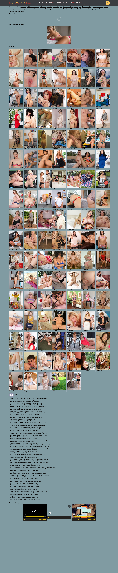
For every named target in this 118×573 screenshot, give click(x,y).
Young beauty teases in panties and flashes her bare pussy (25, 465)
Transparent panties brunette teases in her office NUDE (24, 451)
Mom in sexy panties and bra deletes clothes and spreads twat (25, 414)
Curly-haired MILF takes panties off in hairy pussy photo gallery (26, 420)
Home (42, 2)
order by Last (76, 2)
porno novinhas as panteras (35, 9)
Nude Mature (20, 3)
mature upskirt (34, 7)
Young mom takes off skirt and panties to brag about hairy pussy (26, 427)
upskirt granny (96, 7)
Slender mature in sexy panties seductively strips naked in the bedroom (28, 473)
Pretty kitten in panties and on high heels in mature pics (24, 470)
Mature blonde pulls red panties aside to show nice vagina (24, 489)
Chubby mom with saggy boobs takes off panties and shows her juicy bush (28, 398)
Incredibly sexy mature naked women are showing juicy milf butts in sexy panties (30, 446)
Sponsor (51, 2)
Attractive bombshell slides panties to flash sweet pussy (24, 424)
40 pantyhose (83, 9)
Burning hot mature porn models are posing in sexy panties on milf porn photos (30, 476)
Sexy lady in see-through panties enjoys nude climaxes (23, 449)
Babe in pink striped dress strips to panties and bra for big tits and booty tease (29, 462)
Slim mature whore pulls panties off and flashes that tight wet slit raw (27, 404)
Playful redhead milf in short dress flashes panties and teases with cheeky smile (30, 460)
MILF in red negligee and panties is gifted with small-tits (24, 483)
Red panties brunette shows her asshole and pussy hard (24, 443)
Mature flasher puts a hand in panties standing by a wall (24, 478)
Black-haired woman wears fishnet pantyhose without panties (25, 409)
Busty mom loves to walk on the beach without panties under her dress (28, 400)
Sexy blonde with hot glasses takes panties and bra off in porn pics (26, 492)
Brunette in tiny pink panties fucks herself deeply (22, 441)
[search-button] (108, 3)
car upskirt (56, 7)
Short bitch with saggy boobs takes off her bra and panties (24, 484)
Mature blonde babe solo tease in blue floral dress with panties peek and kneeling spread (32, 467)
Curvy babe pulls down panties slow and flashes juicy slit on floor (26, 403)
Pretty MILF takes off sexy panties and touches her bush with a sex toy (28, 406)
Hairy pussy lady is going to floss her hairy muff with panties (25, 499)
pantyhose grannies (85, 7)
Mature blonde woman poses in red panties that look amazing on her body (28, 422)
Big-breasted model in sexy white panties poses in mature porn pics (27, 416)
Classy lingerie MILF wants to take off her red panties (23, 457)
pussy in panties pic (20, 9)
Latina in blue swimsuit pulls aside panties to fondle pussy (24, 497)
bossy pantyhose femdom (96, 9)
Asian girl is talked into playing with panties (20, 488)
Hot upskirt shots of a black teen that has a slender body (24, 496)
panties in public (74, 9)
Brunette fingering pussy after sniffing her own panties (23, 452)
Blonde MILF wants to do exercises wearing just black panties (25, 481)
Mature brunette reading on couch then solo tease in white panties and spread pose (31, 440)
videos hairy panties (46, 7)
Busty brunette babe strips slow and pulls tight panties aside (25, 464)
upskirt (27, 7)
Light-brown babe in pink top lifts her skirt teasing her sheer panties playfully (29, 459)
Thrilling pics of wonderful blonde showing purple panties (24, 472)
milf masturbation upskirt (16, 408)
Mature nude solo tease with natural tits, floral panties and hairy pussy (27, 454)
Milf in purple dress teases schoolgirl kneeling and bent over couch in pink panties (30, 448)
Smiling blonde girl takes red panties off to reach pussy (23, 438)
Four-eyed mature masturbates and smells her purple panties (25, 428)
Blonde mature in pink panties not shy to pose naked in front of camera (28, 436)
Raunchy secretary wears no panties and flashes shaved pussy (26, 411)
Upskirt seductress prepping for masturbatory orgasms (23, 419)
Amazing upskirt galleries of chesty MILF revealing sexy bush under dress (28, 435)
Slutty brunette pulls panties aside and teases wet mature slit (25, 401)
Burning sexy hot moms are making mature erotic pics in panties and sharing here (30, 468)
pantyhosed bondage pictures (69, 7)
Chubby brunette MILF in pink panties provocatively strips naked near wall (28, 433)
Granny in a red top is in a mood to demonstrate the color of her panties (28, 425)
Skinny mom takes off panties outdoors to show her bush (24, 430)
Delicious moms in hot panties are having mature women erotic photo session (29, 475)
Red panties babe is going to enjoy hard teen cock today (24, 494)
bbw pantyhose (49, 9)
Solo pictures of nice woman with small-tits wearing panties (24, 486)
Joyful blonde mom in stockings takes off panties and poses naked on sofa (28, 491)
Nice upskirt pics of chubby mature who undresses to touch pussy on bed (28, 432)
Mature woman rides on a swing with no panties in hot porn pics (26, 480)
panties (22, 7)
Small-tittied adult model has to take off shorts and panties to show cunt (28, 417)
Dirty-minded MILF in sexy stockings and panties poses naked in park (27, 412)
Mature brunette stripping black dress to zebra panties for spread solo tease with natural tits (33, 444)
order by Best (62, 2)
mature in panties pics (61, 9)
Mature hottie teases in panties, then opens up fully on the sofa (26, 456)
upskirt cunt (19, 11)
